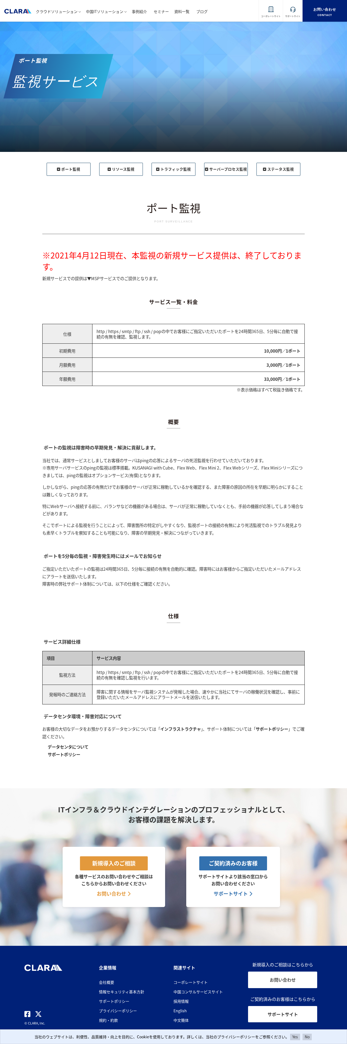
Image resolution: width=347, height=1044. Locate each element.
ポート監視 (70, 169)
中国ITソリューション (104, 11)
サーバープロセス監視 (228, 169)
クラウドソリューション (57, 11)
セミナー (161, 11)
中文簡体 (181, 1020)
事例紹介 (139, 11)
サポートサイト (231, 893)
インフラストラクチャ (180, 729)
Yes (295, 1036)
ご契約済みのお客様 (233, 863)
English (180, 1010)
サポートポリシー (272, 729)
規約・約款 (108, 1020)
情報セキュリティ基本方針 (121, 991)
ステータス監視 (280, 169)
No (307, 1036)
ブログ (202, 11)
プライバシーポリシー (118, 1010)
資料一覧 (181, 11)
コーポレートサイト (191, 982)
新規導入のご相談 (114, 863)
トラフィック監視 (175, 169)
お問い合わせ (112, 893)
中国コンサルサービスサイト (198, 991)
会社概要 (106, 982)
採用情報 (181, 1001)
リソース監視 (123, 169)
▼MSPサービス (101, 278)
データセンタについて (68, 747)
